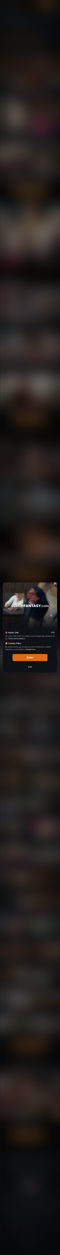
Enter (30, 657)
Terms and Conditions (16, 638)
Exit (30, 667)
